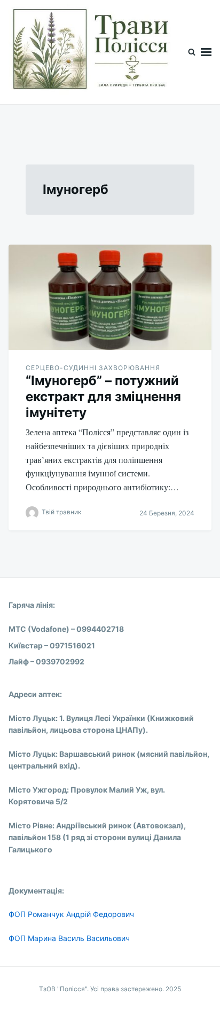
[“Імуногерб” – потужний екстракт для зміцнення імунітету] (110, 297)
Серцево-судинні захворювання (93, 368)
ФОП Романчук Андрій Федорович (71, 914)
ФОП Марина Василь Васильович (69, 938)
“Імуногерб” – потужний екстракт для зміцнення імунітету (103, 396)
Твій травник (61, 512)
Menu (206, 52)
